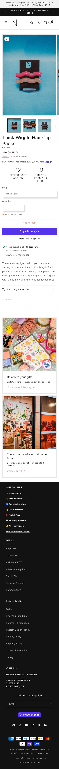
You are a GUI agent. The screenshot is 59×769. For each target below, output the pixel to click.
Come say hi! (14, 470)
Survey (10, 657)
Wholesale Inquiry (15, 569)
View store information (17, 255)
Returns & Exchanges (17, 623)
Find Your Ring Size (16, 616)
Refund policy (13, 590)
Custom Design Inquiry (18, 629)
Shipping (5, 156)
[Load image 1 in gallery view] (14, 125)
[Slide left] (3, 126)
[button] (6, 22)
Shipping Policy (14, 643)
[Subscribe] (49, 703)
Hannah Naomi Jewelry (28, 749)
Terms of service (22, 758)
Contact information (31, 762)
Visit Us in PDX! (14, 562)
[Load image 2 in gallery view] (29, 125)
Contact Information (16, 650)
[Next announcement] (53, 12)
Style (4, 188)
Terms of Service (15, 583)
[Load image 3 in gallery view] (44, 125)
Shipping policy (40, 758)
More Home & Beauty (19, 387)
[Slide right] (55, 126)
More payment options (29, 239)
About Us (11, 548)
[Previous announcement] (5, 12)
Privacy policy (42, 753)
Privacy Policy (13, 636)
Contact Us (12, 555)
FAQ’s (9, 609)
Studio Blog (12, 576)
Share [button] (8, 299)
